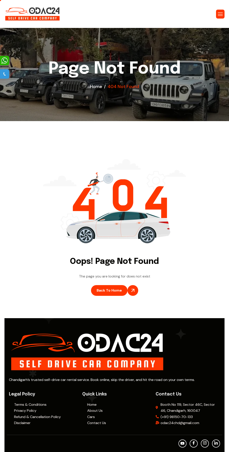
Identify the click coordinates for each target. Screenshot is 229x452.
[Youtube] (182, 443)
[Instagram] (205, 443)
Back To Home (109, 290)
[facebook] (194, 443)
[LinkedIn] (216, 443)
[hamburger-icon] (220, 14)
